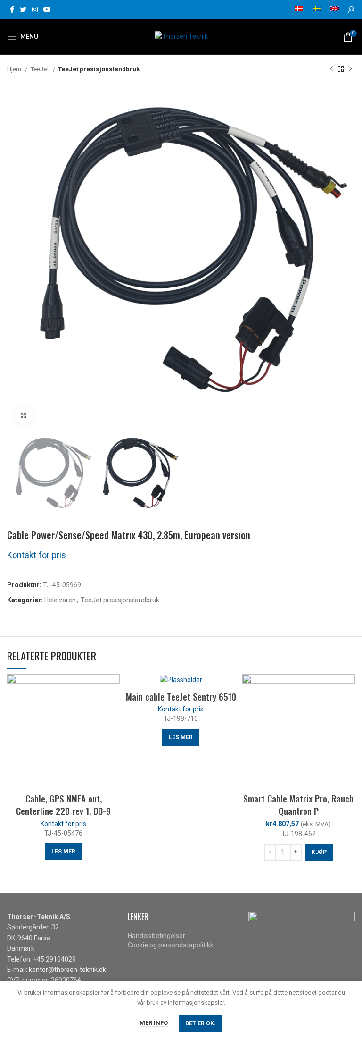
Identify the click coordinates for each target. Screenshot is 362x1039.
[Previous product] (331, 69)
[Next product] (350, 69)
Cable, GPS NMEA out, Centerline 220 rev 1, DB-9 (63, 805)
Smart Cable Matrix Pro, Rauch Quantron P (298, 805)
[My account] (352, 9)
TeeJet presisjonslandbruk (99, 69)
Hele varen (60, 600)
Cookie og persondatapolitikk (171, 945)
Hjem (15, 69)
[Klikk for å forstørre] (23, 415)
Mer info (154, 1022)
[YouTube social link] (47, 9)
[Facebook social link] (12, 9)
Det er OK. (200, 1023)
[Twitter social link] (23, 9)
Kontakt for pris (36, 555)
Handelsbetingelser (156, 935)
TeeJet (40, 69)
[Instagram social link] (35, 9)
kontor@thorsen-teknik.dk (67, 969)
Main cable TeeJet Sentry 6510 (181, 696)
